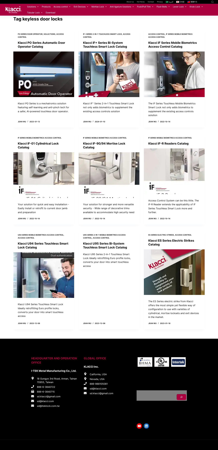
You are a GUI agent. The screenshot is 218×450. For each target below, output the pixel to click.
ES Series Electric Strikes (161, 235)
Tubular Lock (33, 12)
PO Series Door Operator (30, 34)
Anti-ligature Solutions (120, 6)
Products (46, 6)
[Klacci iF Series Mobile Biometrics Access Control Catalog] (174, 74)
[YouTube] (203, 2)
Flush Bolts (162, 6)
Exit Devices (80, 6)
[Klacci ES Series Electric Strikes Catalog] (174, 272)
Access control (61, 6)
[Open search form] (212, 2)
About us (130, 2)
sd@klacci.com (45, 401)
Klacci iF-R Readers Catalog (168, 143)
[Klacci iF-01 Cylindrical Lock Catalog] (43, 175)
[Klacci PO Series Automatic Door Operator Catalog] (43, 74)
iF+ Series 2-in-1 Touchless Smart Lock (102, 34)
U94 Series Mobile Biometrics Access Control (41, 235)
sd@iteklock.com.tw (48, 405)
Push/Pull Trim (144, 6)
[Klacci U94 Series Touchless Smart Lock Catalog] (43, 275)
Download (50, 12)
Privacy (160, 2)
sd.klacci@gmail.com (49, 396)
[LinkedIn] (207, 2)
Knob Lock (195, 6)
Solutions (31, 6)
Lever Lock (178, 6)
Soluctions (49, 34)
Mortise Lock (98, 6)
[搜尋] (181, 397)
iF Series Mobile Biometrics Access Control (39, 138)
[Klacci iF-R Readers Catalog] (174, 171)
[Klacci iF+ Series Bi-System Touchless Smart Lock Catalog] (109, 74)
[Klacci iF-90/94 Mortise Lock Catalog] (109, 175)
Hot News (141, 2)
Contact (151, 2)
